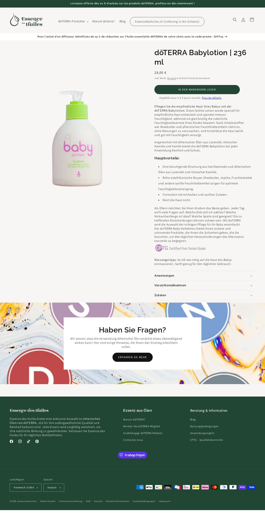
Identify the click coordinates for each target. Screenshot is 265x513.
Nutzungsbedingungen (204, 426)
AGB (88, 501)
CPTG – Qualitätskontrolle (206, 440)
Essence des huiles (27, 501)
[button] (73, 21)
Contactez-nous (133, 440)
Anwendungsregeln (202, 433)
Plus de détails (212, 98)
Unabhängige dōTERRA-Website (142, 433)
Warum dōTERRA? (134, 419)
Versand (171, 78)
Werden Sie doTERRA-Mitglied (141, 426)
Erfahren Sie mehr (132, 357)
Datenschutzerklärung (70, 501)
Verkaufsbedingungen (144, 501)
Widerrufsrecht (48, 501)
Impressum (164, 501)
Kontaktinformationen (117, 501)
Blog (193, 419)
